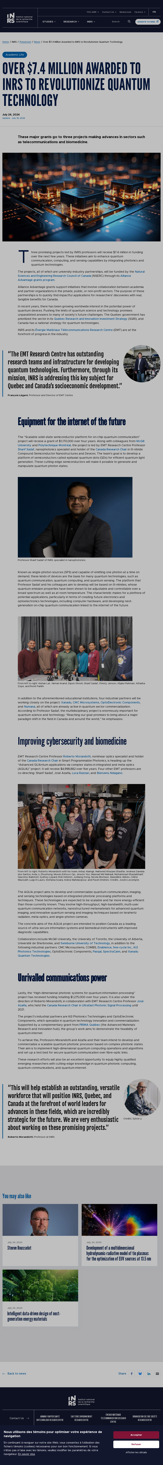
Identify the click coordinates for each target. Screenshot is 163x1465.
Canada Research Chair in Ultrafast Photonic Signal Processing (89, 1005)
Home (5, 42)
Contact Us (108, 12)
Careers (138, 12)
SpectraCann (111, 951)
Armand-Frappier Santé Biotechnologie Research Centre (50, 1418)
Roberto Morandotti (77, 756)
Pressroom (25, 42)
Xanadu (66, 702)
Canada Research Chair (111, 449)
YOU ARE (91, 12)
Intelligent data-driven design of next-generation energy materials (33, 1316)
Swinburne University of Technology (85, 943)
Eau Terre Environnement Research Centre (81, 1418)
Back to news (16, 1373)
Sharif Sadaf (26, 449)
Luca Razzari (80, 773)
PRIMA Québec (89, 1025)
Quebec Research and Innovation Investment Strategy (90, 319)
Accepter (136, 1435)
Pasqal (97, 951)
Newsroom (125, 12)
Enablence (105, 947)
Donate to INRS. (146, 22)
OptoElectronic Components (120, 702)
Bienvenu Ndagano (109, 773)
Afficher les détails (136, 1452)
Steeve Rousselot (19, 1248)
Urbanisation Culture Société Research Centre (145, 1418)
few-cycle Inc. (122, 947)
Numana (29, 706)
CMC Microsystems (86, 702)
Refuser (136, 1444)
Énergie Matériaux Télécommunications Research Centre (74, 330)
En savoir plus (26, 1454)
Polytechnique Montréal (54, 445)
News (37, 42)
